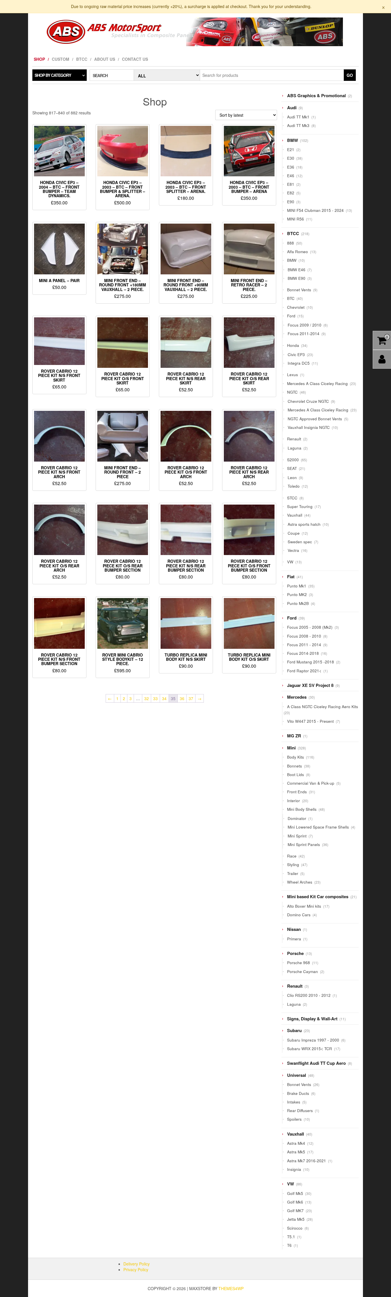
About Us (104, 59)
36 (182, 698)
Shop (39, 59)
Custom (60, 59)
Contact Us (135, 59)
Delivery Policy (136, 1264)
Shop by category (53, 75)
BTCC (81, 59)
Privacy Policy (135, 1269)
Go (350, 75)
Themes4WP (231, 1288)
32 (146, 698)
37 (191, 698)
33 (155, 698)
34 (164, 698)
